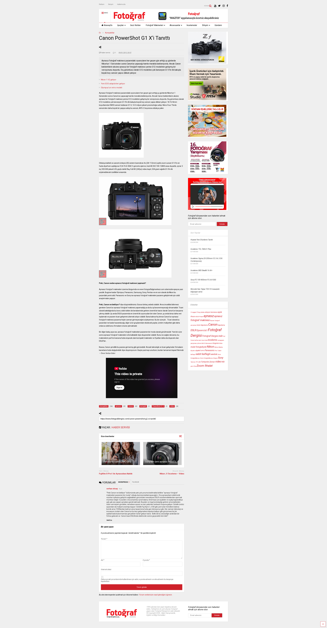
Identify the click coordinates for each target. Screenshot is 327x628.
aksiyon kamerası (211, 312)
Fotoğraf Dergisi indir (212, 336)
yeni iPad (193, 366)
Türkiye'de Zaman (208, 362)
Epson (200, 330)
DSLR (193, 330)
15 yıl (120, 489)
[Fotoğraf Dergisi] (128, 21)
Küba (220, 343)
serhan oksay (112, 489)
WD (223, 362)
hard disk (204, 340)
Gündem (218, 25)
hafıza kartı (198, 340)
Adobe (203, 312)
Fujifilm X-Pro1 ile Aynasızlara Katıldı (115, 474)
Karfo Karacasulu (207, 343)
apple (220, 312)
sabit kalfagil (203, 354)
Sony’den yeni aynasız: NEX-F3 (160, 461)
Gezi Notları (135, 25)
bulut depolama (202, 325)
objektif (197, 350)
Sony (220, 357)
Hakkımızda (121, 4)
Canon (213, 324)
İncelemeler (192, 25)
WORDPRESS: (124, 482)
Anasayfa (108, 25)
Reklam (101, 4)
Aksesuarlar (175, 25)
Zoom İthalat (205, 365)
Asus (193, 316)
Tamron (193, 362)
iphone (199, 343)
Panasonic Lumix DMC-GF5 (117, 461)
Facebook (135, 482)
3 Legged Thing (195, 312)
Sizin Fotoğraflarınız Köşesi (209, 358)
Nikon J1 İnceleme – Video (172, 474)
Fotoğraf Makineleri (154, 25)
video (218, 361)
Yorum (104, 539)
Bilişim (205, 25)
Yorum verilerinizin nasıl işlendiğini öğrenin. (155, 595)
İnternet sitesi (106, 569)
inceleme (212, 340)
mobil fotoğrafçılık (198, 347)
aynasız (209, 316)
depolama (221, 325)
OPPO (202, 350)
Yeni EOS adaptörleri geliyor (113, 84)
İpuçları (120, 25)
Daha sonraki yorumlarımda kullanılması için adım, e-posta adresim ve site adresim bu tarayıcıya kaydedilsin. (137, 580)
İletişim (110, 4)
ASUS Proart (199, 316)
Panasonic (209, 350)
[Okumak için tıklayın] (121, 453)
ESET (205, 330)
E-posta (146, 560)
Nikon (210, 346)
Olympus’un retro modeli (111, 88)
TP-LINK (198, 362)
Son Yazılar (195, 233)
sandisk (214, 354)
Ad (102, 560)
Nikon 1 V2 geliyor (108, 80)
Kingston (216, 343)
